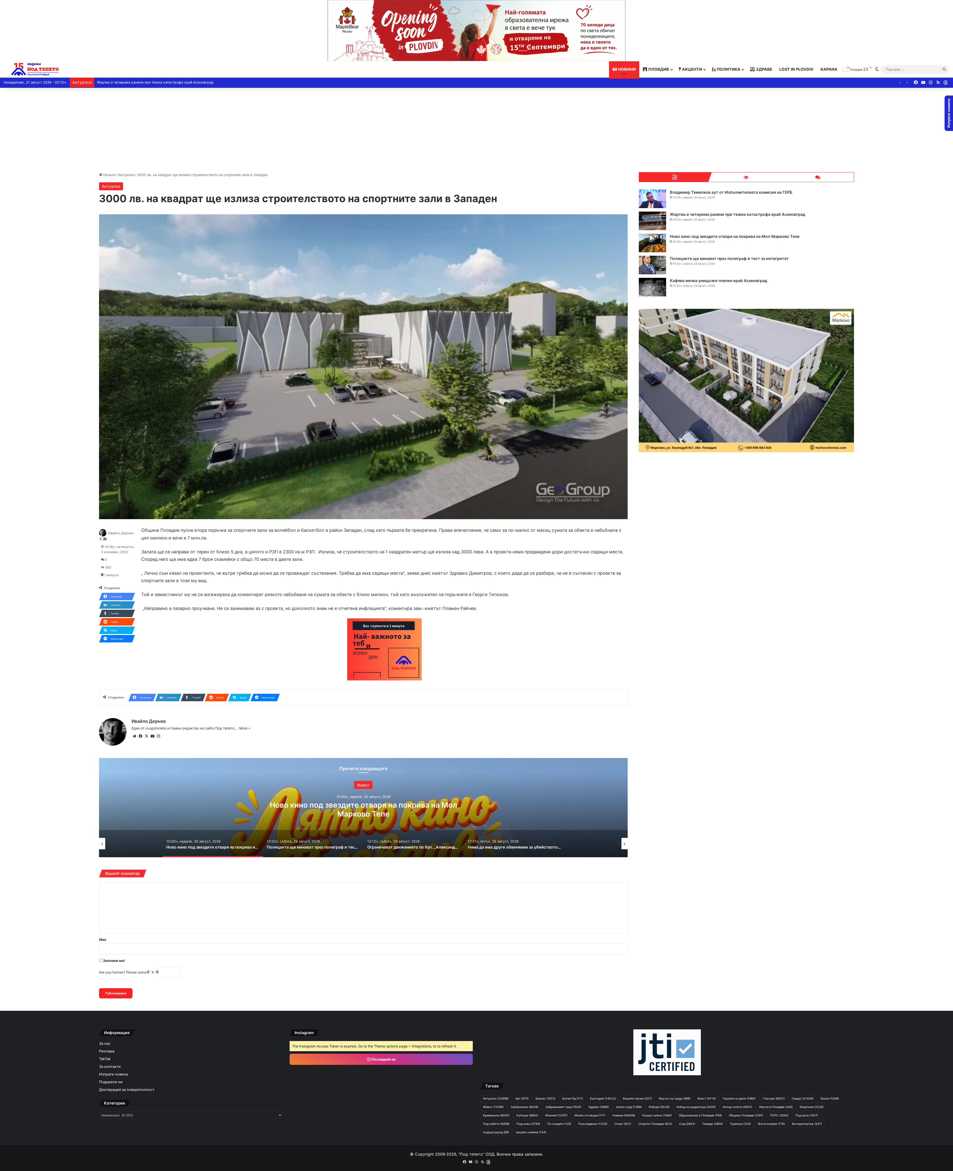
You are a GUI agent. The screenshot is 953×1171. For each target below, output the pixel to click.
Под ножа (528, 1124)
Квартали (811, 1107)
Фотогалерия (771, 1124)
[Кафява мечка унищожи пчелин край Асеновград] (652, 287)
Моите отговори (590, 1115)
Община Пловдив (746, 1115)
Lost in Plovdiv (796, 69)
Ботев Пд (572, 1098)
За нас (104, 1043)
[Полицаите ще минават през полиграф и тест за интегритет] (652, 265)
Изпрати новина (113, 1074)
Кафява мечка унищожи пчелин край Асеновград (718, 280)
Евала (829, 1098)
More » (244, 728)
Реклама (106, 1051)
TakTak (105, 1059)
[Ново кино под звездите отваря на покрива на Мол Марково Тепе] (652, 243)
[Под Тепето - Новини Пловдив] (35, 69)
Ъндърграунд (496, 1132)
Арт (522, 1098)
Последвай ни (383, 1059)
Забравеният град (563, 1107)
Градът (803, 1098)
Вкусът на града (674, 1098)
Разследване (592, 1124)
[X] (146, 736)
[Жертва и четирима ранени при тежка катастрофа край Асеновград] (652, 221)
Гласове (774, 1098)
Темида (712, 1124)
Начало (109, 175)
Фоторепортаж (807, 1124)
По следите (559, 1124)
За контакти (110, 1066)
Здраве (763, 69)
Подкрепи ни (111, 1082)
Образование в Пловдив (700, 1115)
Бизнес (545, 1098)
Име (102, 939)
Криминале (496, 1115)
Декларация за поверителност (126, 1089)
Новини (626, 69)
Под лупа (806, 1115)
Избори (659, 1107)
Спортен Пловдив (655, 1124)
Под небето (496, 1124)
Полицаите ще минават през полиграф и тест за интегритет (147, 82)
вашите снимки (531, 1132)
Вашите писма (637, 1098)
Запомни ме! (113, 960)
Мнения (556, 1115)
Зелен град (629, 1107)
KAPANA (828, 69)
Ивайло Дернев (120, 533)
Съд (687, 1124)
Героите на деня (739, 1098)
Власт (706, 1098)
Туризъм (740, 1124)
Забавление (524, 1107)
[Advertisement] (476, 130)
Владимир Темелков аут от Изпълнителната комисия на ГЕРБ (731, 192)
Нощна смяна (657, 1115)
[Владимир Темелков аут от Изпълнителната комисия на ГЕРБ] (652, 199)
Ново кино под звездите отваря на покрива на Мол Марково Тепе (734, 236)
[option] (363, 807)
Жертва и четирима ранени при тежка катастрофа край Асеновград (737, 214)
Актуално (126, 175)
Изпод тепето (737, 1107)
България (603, 1098)
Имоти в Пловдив (776, 1107)
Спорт (622, 1124)
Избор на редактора (696, 1107)
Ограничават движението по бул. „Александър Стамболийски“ (363, 809)
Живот (493, 1107)
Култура (527, 1115)
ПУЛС (779, 1115)
